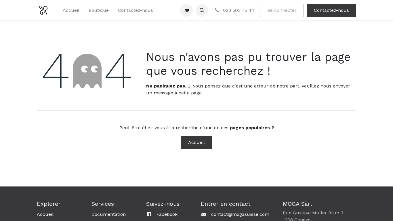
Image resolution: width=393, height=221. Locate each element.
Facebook (167, 214)
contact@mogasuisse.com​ (240, 214)
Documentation (108, 214)
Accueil (196, 142)
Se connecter (282, 10)
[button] (202, 10)
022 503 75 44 (238, 10)
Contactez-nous (331, 10)
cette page (190, 93)
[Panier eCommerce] (186, 10)
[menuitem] (71, 10)
